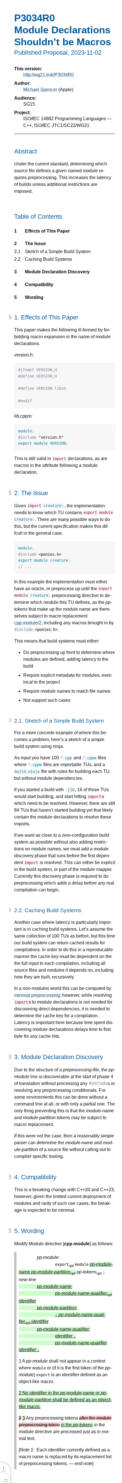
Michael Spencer (40, 89)
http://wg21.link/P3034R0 (48, 74)
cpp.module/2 (27, 622)
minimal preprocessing (37, 995)
